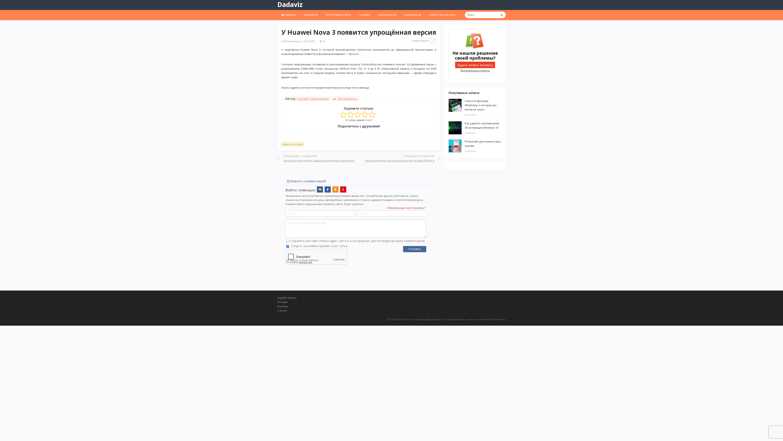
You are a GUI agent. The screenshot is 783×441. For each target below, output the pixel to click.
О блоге (282, 310)
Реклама (282, 302)
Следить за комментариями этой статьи (319, 246)
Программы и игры (338, 15)
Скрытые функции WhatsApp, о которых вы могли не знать (481, 105)
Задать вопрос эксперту (475, 65)
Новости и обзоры (442, 15)
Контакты (283, 306)
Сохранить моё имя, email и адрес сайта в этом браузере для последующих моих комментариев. (357, 241)
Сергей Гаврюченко (313, 98)
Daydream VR (413, 15)
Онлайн (364, 15)
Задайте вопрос (287, 298)
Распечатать (347, 98)
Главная (289, 15)
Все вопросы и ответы (475, 70)
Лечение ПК (311, 15)
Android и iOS (387, 15)
